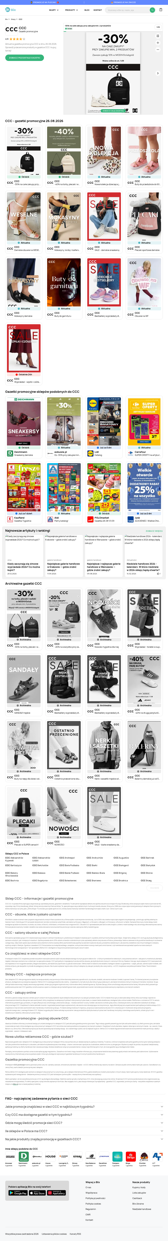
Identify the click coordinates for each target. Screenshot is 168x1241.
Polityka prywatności (95, 1198)
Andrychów (95, 857)
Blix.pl (15, 1084)
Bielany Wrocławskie (11, 874)
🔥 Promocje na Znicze (123, 2)
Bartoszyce (13, 865)
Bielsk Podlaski (69, 872)
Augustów (121, 857)
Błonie (147, 872)
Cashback (137, 1198)
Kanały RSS (75, 1233)
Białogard (121, 865)
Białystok (148, 865)
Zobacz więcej (154, 531)
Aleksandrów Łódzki (41, 859)
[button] (84, 1107)
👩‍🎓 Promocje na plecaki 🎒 (44, 2)
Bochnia (12, 880)
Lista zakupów (139, 1192)
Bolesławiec (68, 880)
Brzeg (146, 880)
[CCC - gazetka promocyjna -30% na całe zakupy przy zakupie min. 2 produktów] (113, 73)
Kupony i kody (138, 1187)
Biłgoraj (120, 872)
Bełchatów (40, 865)
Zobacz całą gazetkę (113, 111)
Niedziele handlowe (141, 1209)
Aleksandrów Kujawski (14, 859)
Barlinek (147, 857)
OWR (88, 1214)
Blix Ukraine (138, 1203)
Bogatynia (40, 880)
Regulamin (91, 1209)
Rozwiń (154, 888)
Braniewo (94, 880)
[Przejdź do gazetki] (158, 36)
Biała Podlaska (69, 865)
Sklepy (13, 19)
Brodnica (121, 880)
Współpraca (91, 1192)
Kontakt (98, 10)
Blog (87, 10)
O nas (88, 1187)
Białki (92, 865)
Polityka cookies (93, 1203)
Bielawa (38, 872)
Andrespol (67, 857)
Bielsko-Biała (96, 872)
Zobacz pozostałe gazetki (24, 58)
